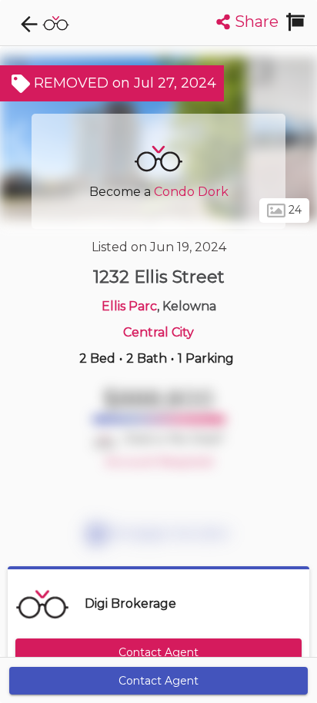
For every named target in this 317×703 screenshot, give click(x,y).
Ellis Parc (129, 306)
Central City (158, 332)
